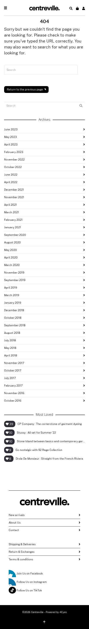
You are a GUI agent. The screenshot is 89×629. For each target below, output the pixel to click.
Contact (14, 530)
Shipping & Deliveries (22, 544)
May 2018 (10, 348)
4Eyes (63, 612)
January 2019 (12, 302)
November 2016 (14, 393)
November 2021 (14, 197)
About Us (15, 522)
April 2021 (10, 204)
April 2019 (10, 287)
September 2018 (14, 325)
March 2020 (12, 265)
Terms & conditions (21, 559)
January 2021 (12, 227)
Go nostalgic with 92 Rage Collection (39, 450)
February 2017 (13, 385)
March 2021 (11, 212)
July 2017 (10, 378)
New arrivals (17, 515)
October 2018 (12, 317)
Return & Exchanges (21, 551)
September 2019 (14, 280)
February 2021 (13, 219)
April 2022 (10, 182)
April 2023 (10, 144)
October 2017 (12, 370)
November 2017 (14, 363)
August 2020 (12, 242)
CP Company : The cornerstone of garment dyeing (50, 424)
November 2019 (14, 272)
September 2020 (15, 235)
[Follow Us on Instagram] (12, 582)
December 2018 (14, 310)
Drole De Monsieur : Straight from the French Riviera (49, 458)
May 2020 (10, 250)
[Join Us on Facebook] (12, 573)
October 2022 (13, 167)
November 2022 (14, 159)
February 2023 (13, 152)
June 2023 (10, 129)
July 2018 (10, 340)
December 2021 (14, 189)
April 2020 (11, 257)
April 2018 (10, 355)
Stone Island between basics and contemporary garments (51, 441)
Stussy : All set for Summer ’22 (36, 432)
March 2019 (11, 295)
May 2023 (10, 137)
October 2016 (12, 400)
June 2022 (10, 174)
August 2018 (12, 333)
